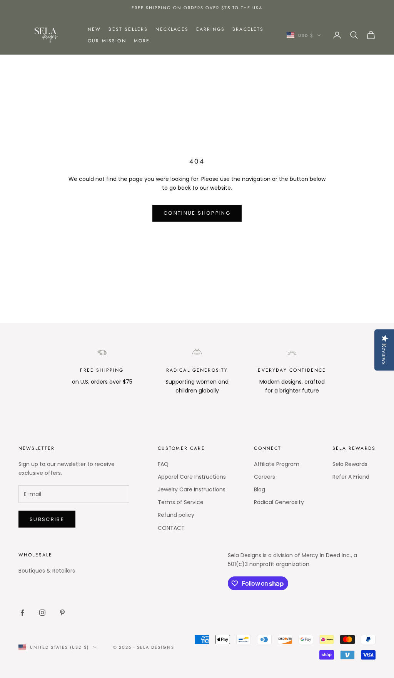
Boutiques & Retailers (46, 570)
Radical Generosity (279, 502)
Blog (259, 489)
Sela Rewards (349, 464)
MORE (142, 40)
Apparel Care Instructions (192, 477)
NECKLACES (171, 29)
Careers (264, 477)
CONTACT (171, 528)
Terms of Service (181, 502)
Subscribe (47, 519)
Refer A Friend (350, 477)
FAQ (163, 464)
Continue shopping (197, 213)
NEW (94, 29)
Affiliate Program (276, 464)
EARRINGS (210, 29)
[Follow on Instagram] (42, 612)
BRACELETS (248, 29)
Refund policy (176, 515)
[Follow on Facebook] (22, 612)
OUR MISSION (107, 40)
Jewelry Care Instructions (191, 489)
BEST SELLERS (128, 29)
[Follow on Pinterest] (62, 612)
